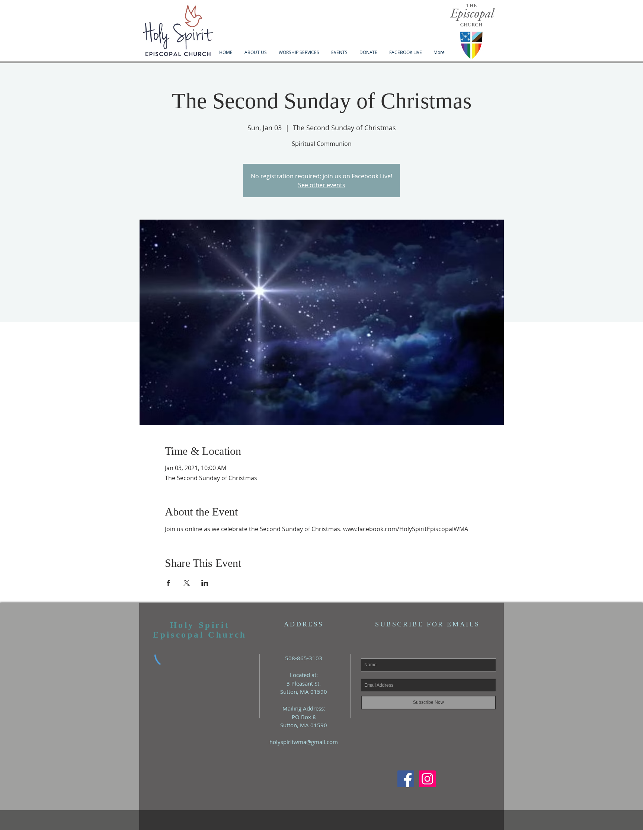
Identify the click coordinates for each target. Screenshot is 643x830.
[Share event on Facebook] (168, 583)
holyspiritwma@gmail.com (303, 742)
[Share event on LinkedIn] (204, 583)
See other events (321, 185)
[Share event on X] (186, 583)
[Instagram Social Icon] (427, 778)
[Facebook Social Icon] (405, 778)
